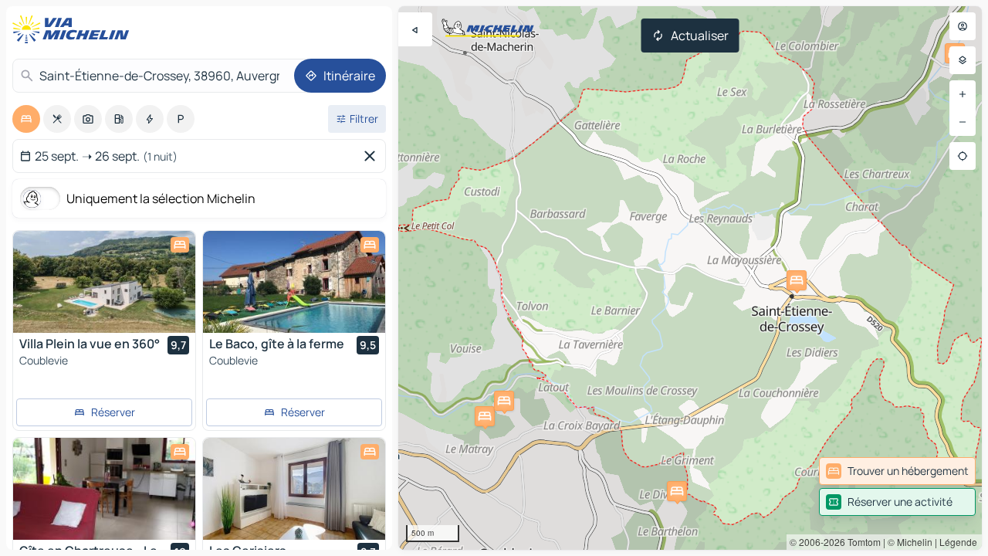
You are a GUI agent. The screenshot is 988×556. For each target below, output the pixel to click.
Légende (958, 541)
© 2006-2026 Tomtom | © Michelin (861, 541)
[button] (485, 416)
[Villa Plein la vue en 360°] (104, 282)
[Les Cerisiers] (294, 489)
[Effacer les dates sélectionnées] (372, 156)
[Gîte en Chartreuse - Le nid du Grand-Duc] (104, 489)
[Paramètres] (962, 60)
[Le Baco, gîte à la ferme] (294, 282)
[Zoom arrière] (962, 122)
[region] (690, 278)
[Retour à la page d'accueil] (74, 29)
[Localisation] (962, 156)
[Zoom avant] (962, 94)
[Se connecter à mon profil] (962, 26)
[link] (897, 471)
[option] (26, 119)
